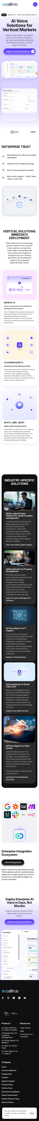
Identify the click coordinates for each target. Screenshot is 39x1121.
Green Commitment (9, 1095)
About (4, 1067)
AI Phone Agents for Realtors (10, 1041)
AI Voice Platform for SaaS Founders (9, 1029)
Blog (22, 1031)
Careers (5, 1077)
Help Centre (25, 1028)
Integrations (7, 1074)
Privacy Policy (7, 1084)
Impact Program (8, 1081)
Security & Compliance (11, 1092)
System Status (8, 1102)
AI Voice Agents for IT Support (10, 1052)
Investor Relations (9, 1070)
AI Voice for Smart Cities (10, 1047)
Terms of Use (7, 1088)
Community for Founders (26, 1035)
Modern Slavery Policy (10, 1099)
